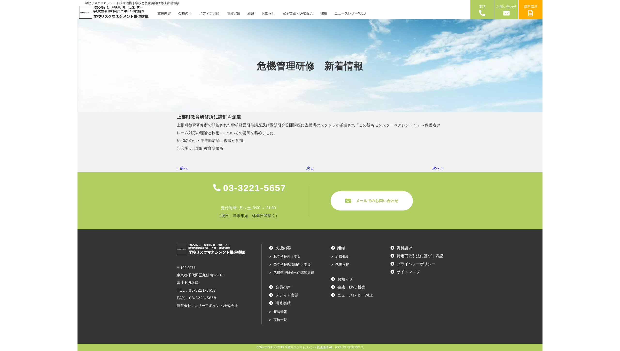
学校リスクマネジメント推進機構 (306, 347)
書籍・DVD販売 (351, 287)
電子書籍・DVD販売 (297, 13)
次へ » (437, 168)
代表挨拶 (342, 264)
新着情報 (280, 312)
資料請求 (530, 6)
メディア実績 (209, 13)
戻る (310, 168)
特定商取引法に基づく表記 (420, 256)
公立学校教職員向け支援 (292, 264)
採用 (323, 13)
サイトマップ (408, 272)
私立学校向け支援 (287, 256)
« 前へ (182, 168)
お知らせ (268, 13)
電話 (482, 6)
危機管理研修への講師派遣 (293, 272)
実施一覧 (280, 320)
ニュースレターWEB (350, 13)
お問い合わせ (506, 6)
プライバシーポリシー (416, 264)
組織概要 (342, 256)
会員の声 (185, 13)
